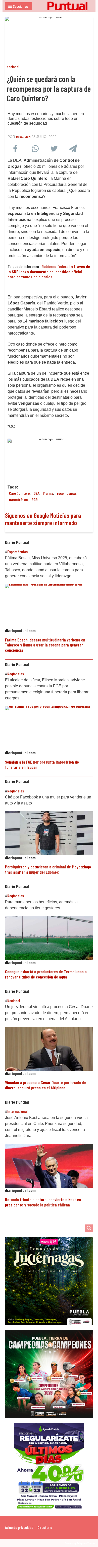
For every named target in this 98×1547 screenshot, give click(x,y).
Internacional (17, 1111)
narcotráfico (18, 499)
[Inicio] (49, 6)
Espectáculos (17, 551)
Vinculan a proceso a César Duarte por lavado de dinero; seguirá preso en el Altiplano (45, 1085)
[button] (18, 6)
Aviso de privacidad (19, 1527)
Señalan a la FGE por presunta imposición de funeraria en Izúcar (42, 764)
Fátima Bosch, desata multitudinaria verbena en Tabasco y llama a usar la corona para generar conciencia (45, 645)
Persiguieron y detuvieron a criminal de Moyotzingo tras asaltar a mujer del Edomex (48, 869)
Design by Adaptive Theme (80, 1543)
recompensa (66, 493)
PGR (35, 499)
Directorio (44, 1527)
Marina (48, 493)
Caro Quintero (19, 493)
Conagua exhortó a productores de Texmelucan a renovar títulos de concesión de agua (46, 974)
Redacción (23, 136)
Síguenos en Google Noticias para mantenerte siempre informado (43, 519)
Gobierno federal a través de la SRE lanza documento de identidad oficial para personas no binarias (49, 271)
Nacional (13, 66)
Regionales (15, 673)
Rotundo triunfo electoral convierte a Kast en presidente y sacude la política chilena (43, 1202)
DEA (36, 493)
